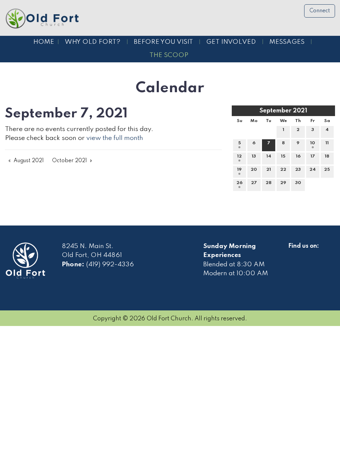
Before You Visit (163, 42)
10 (312, 143)
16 (298, 156)
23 (298, 169)
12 (239, 156)
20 (254, 169)
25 (327, 169)
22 (283, 169)
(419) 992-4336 (110, 264)
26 (239, 183)
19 (239, 169)
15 (283, 156)
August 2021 (29, 160)
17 (312, 156)
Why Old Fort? (93, 42)
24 (312, 169)
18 (327, 156)
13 (254, 156)
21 (268, 169)
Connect (319, 11)
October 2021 (69, 160)
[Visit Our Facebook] (293, 253)
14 (268, 156)
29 (283, 183)
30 (298, 183)
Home (43, 42)
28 (269, 183)
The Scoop (168, 55)
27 (254, 183)
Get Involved (231, 42)
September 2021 (283, 111)
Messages (286, 42)
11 (327, 143)
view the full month (114, 138)
